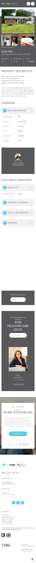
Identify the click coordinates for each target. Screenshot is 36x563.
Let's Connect (7, 523)
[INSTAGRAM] (18, 503)
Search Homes (7, 521)
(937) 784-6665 (18, 163)
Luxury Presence (28, 546)
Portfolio (5, 515)
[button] (18, 433)
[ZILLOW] (22, 503)
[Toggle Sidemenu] (33, 4)
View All (26, 40)
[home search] (28, 4)
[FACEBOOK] (13, 503)
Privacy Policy (27, 551)
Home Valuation (7, 519)
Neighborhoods (7, 517)
